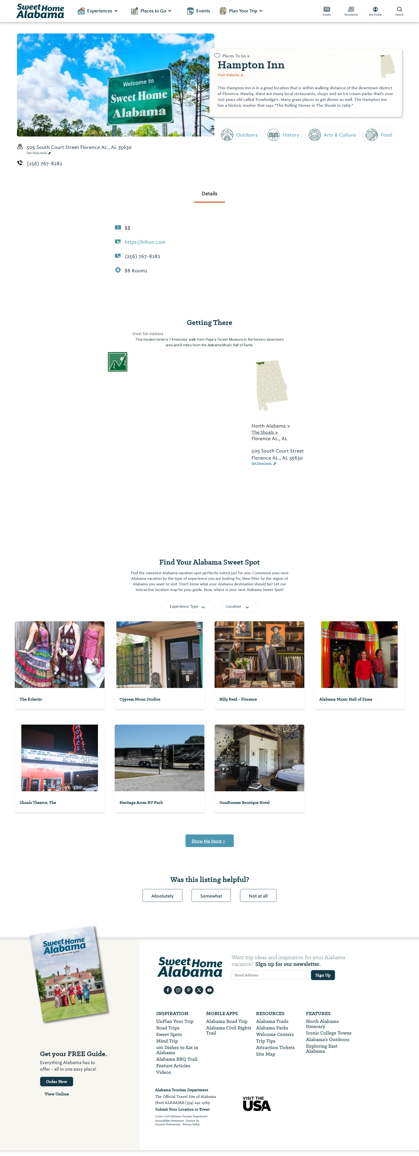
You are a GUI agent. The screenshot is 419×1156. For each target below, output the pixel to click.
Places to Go (153, 11)
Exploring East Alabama (322, 1048)
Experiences (99, 11)
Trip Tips (265, 1040)
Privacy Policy (191, 1124)
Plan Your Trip (243, 11)
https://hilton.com (145, 242)
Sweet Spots (169, 1034)
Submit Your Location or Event (182, 1109)
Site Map (265, 1054)
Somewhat (211, 896)
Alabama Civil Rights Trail (228, 1030)
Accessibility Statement (169, 1120)
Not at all (258, 896)
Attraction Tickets (275, 1047)
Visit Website (229, 75)
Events (203, 11)
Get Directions (37, 153)
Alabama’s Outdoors (327, 1039)
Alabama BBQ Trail (177, 1059)
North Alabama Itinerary (322, 1024)
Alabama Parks (272, 1027)
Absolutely (162, 896)
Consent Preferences (168, 1124)
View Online (57, 1094)
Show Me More (208, 841)
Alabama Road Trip (226, 1021)
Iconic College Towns (329, 1032)
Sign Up (322, 975)
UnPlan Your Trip (174, 1021)
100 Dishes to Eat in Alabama (177, 1050)
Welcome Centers (275, 1034)
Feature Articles (173, 1065)
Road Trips (167, 1027)
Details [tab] (209, 193)
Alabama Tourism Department (181, 1089)
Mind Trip (167, 1040)
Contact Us (192, 1120)
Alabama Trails (272, 1021)
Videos (163, 1072)
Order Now (56, 1081)
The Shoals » (264, 432)
